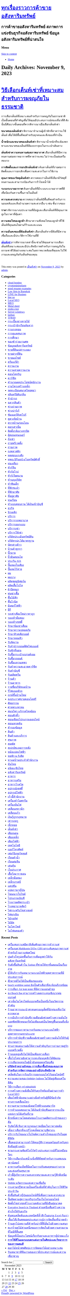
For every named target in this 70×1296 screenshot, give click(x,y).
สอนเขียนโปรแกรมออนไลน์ (24, 719)
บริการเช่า (14, 528)
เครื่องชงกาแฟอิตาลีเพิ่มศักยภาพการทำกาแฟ (33, 944)
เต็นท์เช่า (6, 242)
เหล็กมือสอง (15, 877)
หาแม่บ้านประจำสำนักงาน (23, 760)
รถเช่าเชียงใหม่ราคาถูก (21, 613)
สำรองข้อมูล (15, 727)
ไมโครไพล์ (14, 926)
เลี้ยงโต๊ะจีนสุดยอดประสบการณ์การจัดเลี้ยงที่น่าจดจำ (38, 1219)
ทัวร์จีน (12, 467)
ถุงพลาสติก (14, 451)
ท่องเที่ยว (13, 463)
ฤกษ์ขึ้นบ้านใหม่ (17, 695)
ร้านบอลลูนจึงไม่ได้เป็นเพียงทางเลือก (28, 1054)
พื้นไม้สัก (13, 597)
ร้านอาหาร (14, 682)
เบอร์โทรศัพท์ (15, 849)
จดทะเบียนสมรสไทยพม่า (22, 390)
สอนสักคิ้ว (13, 715)
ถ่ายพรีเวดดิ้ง (15, 443)
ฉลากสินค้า (14, 402)
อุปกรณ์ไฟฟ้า (15, 792)
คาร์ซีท (12, 378)
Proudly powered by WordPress (17, 1293)
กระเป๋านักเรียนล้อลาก (20, 325)
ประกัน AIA (14, 561)
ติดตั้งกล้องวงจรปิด (18, 431)
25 (19, 1283)
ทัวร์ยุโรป (13, 471)
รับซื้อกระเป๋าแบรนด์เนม (21, 654)
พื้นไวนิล (13, 601)
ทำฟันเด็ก (13, 483)
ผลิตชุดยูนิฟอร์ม (17, 581)
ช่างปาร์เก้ (13, 410)
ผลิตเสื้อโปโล (15, 585)
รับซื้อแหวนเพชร (17, 662)
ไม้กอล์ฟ (13, 918)
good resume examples (19, 288)
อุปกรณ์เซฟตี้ (15, 788)
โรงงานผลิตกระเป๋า (19, 902)
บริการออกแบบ (16, 524)
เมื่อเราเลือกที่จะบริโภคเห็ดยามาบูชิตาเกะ (31, 1130)
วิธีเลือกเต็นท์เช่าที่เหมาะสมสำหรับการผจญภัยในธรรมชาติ (32, 98)
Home (11, 59)
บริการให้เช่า (15, 532)
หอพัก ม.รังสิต (16, 756)
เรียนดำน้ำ (14, 857)
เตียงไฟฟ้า (13, 841)
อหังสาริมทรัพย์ (16, 772)
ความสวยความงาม (19, 370)
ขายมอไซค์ (14, 357)
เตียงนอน (13, 833)
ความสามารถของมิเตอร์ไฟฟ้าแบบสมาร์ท (31, 1105)
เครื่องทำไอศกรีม (18, 800)
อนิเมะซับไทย (15, 768)
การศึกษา (13, 337)
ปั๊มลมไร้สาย (15, 569)
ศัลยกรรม (13, 703)
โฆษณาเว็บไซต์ (17, 894)
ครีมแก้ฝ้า (13, 362)
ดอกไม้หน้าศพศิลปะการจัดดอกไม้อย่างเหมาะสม (35, 1248)
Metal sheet (14, 306)
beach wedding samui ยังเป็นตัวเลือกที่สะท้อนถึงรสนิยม (38, 985)
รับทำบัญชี (14, 670)
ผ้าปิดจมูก (13, 589)
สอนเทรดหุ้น (15, 723)
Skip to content (9, 53)
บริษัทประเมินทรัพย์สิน (20, 536)
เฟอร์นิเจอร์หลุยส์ (17, 853)
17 (16, 1279)
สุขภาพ (12, 739)
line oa (11, 297)
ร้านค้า (12, 678)
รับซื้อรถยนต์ (15, 658)
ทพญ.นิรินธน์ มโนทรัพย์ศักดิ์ (24, 459)
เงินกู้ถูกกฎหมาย (17, 817)
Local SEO (13, 300)
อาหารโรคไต (15, 784)
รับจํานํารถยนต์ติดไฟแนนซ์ (23, 646)
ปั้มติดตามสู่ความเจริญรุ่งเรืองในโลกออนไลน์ (33, 1199)
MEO (11, 303)
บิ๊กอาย (12, 552)
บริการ (11, 516)
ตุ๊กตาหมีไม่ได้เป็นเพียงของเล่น (25, 981)
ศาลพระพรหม (16, 707)
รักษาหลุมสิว (15, 638)
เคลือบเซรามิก (16, 808)
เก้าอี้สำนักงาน (16, 796)
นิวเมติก (12, 512)
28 (6, 1286)
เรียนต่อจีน (14, 861)
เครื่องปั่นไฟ (14, 804)
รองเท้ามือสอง (16, 617)
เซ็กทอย (12, 825)
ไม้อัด (11, 922)
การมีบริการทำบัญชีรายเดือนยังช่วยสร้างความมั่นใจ (37, 1017)
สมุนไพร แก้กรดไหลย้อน (22, 711)
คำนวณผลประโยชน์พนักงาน (24, 382)
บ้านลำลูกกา (15, 548)
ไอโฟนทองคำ (16, 930)
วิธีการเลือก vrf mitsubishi (22, 1086)
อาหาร (12, 776)
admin (4, 270)
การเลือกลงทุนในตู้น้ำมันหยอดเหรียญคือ (31, 1062)
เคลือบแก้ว (14, 812)
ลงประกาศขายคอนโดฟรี (22, 699)
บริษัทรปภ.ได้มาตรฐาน (21, 540)
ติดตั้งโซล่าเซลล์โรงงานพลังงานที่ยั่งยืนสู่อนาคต (35, 1203)
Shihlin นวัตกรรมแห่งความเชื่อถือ (27, 1183)
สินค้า (11, 731)
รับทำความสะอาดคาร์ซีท (22, 666)
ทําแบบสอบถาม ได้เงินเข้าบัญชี (25, 504)
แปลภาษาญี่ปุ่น (16, 890)
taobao (11, 314)
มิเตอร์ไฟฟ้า (14, 605)
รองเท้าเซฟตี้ (15, 622)
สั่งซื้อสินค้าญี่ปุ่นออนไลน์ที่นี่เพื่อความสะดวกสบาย (36, 1195)
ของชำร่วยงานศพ (18, 341)
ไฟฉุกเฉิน (13, 914)
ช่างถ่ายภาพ (15, 406)
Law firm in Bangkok (19, 291)
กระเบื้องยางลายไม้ (19, 321)
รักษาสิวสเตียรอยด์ (18, 634)
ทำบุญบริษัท (15, 479)
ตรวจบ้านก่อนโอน (18, 422)
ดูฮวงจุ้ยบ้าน (15, 418)
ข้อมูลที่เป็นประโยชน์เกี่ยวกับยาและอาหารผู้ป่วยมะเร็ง (38, 1235)
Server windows (16, 312)
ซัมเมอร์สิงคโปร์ (17, 414)
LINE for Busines (17, 294)
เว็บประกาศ (14, 869)
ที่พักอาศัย (13, 492)
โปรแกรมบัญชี (16, 898)
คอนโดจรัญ (14, 374)
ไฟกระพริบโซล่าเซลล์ (20, 910)
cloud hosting (15, 282)
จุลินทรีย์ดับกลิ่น (17, 394)
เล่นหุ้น (12, 865)
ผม (9, 573)
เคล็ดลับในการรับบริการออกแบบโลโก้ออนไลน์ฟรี (36, 1074)
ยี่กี (9, 609)
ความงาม (13, 366)
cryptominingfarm (17, 285)
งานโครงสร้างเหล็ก (19, 386)
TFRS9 (11, 317)
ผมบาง (11, 577)
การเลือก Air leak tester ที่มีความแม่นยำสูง (31, 989)
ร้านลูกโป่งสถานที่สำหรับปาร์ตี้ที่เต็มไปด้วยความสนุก (38, 1223)
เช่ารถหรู (13, 821)
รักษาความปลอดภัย (19, 630)
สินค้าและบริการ (17, 735)
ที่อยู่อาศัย (13, 496)
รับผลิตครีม (14, 674)
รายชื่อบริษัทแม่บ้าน (19, 687)
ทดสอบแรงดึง (15, 455)
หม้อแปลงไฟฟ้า (17, 752)
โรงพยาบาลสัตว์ (17, 906)
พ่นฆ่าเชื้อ (13, 593)
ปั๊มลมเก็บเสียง (16, 565)
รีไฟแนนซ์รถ (15, 691)
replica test (13, 309)
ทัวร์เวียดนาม (15, 475)
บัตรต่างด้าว (14, 544)
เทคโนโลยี (14, 845)
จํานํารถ (12, 398)
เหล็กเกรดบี (14, 882)
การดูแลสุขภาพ (17, 333)
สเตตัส (11, 743)
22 (9, 1283)
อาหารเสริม (14, 780)
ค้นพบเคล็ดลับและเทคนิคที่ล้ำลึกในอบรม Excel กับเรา (38, 1215)
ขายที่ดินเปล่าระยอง (19, 349)
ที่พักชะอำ (13, 487)
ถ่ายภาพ (12, 447)
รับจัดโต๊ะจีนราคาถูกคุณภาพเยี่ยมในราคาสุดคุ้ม (35, 1126)
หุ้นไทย (12, 764)
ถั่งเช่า (11, 439)
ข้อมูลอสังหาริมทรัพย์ (20, 345)
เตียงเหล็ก (13, 837)
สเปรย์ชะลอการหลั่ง (19, 747)
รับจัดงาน (13, 642)
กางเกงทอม (14, 329)
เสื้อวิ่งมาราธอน (17, 873)
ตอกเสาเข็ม (14, 427)
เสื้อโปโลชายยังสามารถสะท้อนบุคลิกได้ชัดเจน (34, 1058)
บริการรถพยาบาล (18, 520)
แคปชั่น (12, 886)
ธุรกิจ (11, 508)
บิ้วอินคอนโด (15, 557)
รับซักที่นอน (14, 650)
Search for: (7, 1262)
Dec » (12, 1290)
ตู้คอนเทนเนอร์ (16, 435)
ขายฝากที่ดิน (15, 353)
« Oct (4, 1290)
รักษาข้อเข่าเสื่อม (18, 626)
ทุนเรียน (12, 500)
